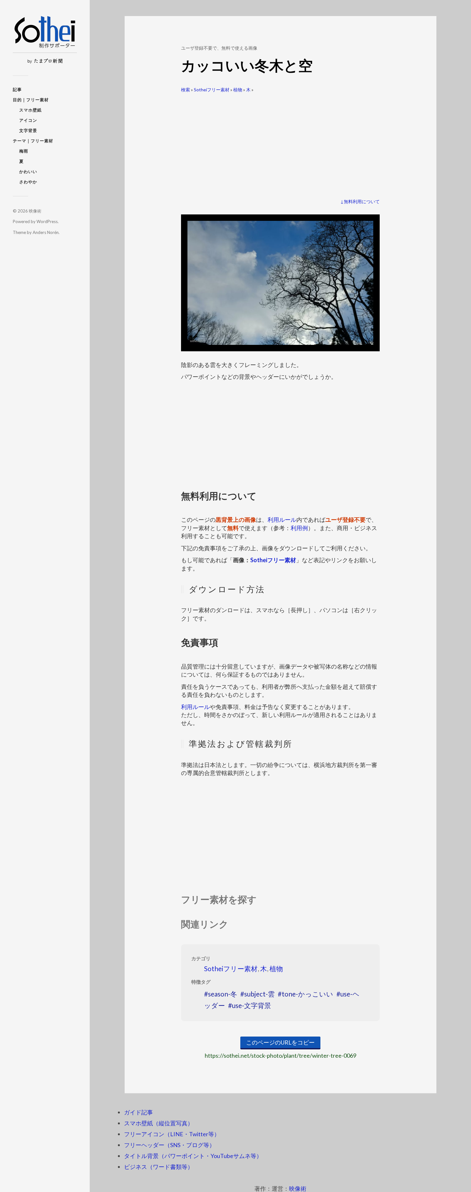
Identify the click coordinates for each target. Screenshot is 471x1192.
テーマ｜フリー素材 (33, 140)
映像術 (35, 210)
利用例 (299, 527)
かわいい (28, 171)
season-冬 (222, 994)
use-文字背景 (251, 1005)
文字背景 (28, 130)
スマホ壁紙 (30, 110)
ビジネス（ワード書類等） (158, 1166)
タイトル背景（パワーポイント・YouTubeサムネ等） (193, 1155)
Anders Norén (46, 232)
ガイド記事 (138, 1112)
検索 (185, 89)
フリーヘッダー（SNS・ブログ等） (169, 1144)
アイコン (28, 120)
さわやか (28, 181)
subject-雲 (259, 994)
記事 (17, 89)
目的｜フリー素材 (31, 99)
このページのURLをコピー (280, 1042)
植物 (237, 89)
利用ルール (282, 519)
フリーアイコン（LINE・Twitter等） (172, 1134)
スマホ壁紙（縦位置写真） (158, 1123)
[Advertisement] (280, 143)
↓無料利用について (360, 201)
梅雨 (23, 151)
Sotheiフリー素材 (211, 89)
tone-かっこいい (307, 994)
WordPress (47, 221)
